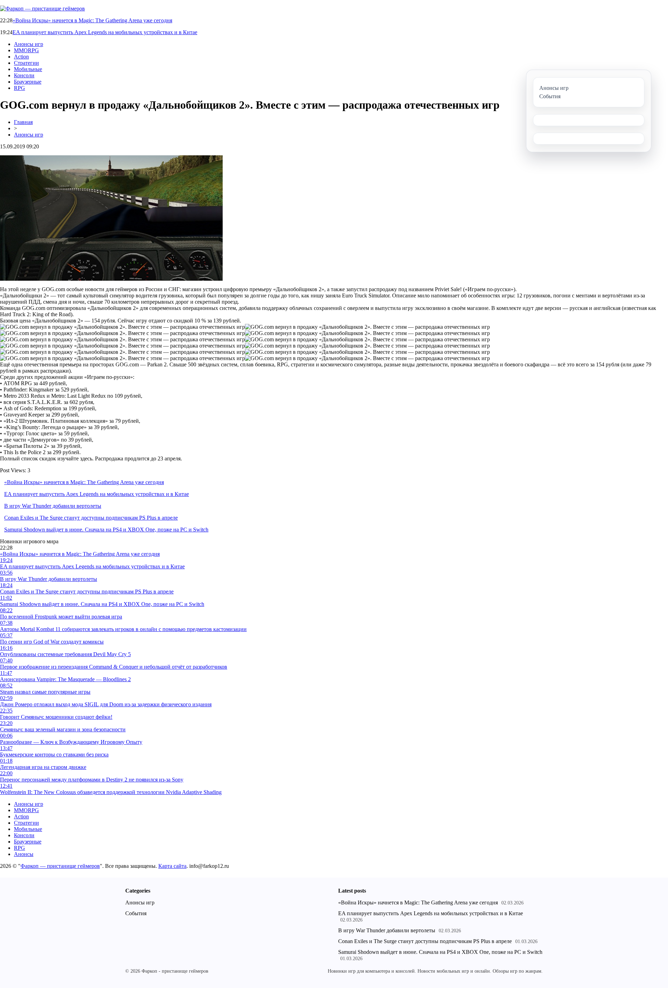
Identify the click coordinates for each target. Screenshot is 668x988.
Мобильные (28, 69)
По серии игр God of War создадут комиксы (52, 642)
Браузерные (27, 82)
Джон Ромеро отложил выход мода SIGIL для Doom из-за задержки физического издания (106, 704)
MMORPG (26, 50)
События (135, 913)
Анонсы (23, 854)
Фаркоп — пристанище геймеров (60, 866)
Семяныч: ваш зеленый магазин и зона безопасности (63, 729)
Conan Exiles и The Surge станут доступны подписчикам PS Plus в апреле (91, 518)
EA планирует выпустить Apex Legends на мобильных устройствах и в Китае (105, 32)
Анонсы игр (28, 44)
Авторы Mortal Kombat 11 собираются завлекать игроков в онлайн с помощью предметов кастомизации (123, 629)
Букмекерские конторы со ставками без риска (54, 754)
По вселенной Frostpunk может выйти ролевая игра (61, 617)
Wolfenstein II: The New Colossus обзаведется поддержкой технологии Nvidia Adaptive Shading (111, 792)
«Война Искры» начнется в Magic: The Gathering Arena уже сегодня (92, 20)
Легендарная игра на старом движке (43, 767)
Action (21, 57)
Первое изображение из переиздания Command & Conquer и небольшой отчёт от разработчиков (113, 667)
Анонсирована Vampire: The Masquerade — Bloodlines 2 (65, 679)
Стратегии (26, 63)
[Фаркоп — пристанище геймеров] (42, 8)
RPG (19, 88)
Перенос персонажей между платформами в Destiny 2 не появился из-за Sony (91, 780)
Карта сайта (172, 866)
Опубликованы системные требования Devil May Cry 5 (65, 654)
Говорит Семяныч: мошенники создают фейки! (56, 717)
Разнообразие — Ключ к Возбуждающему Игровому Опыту (71, 742)
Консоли (24, 75)
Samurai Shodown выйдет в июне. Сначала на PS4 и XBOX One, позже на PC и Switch (106, 529)
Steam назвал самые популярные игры (45, 692)
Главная (23, 122)
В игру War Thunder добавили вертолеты (52, 506)
